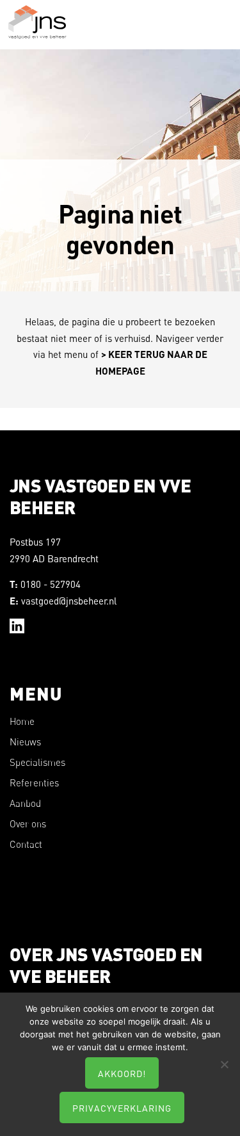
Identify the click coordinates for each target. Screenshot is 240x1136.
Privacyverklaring (122, 1108)
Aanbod (25, 803)
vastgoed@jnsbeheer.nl (68, 600)
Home (22, 721)
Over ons (28, 824)
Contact (26, 844)
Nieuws (25, 742)
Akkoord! (122, 1073)
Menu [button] (219, 31)
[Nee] (224, 1064)
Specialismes (37, 762)
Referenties (34, 783)
